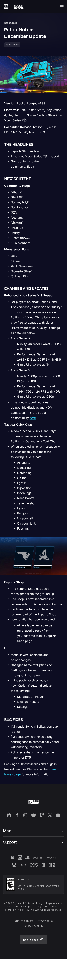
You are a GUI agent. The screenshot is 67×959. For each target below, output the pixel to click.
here (33, 418)
